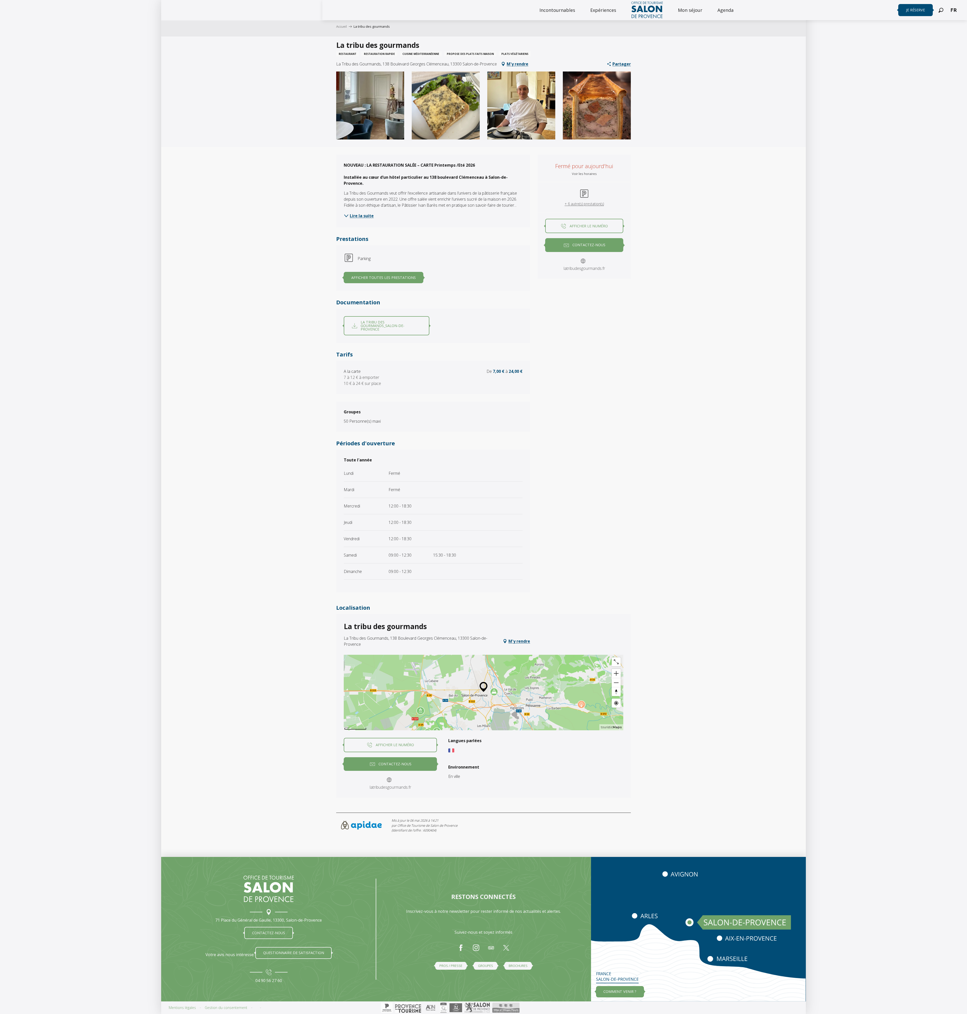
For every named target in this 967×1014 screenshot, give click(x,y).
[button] (941, 10)
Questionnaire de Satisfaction (293, 952)
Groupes (485, 965)
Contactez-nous (268, 932)
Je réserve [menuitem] (915, 10)
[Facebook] (461, 950)
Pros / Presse (450, 965)
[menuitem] (557, 10)
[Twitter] (506, 950)
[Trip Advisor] (491, 950)
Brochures (518, 965)
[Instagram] (476, 950)
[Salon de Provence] (269, 889)
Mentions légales (182, 1007)
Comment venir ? (619, 991)
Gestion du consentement (226, 1007)
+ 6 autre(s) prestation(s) (584, 203)
